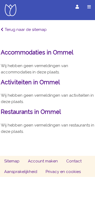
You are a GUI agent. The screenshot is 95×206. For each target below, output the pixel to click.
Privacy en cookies (63, 171)
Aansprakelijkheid (20, 171)
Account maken (43, 161)
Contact (74, 161)
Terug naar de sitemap (26, 29)
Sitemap (12, 161)
